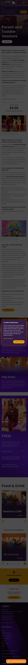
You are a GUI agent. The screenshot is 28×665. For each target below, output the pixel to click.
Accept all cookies (18, 341)
